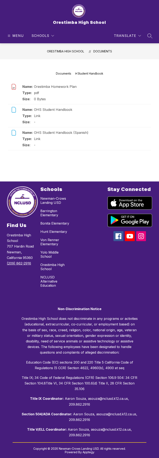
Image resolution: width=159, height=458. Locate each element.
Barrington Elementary (49, 213)
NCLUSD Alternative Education (48, 281)
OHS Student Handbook (53, 110)
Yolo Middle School (49, 254)
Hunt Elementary (53, 232)
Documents (102, 51)
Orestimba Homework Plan (55, 87)
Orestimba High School (65, 51)
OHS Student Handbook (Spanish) (61, 133)
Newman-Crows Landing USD (53, 200)
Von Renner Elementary (49, 242)
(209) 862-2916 (19, 263)
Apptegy (88, 452)
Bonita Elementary (54, 223)
